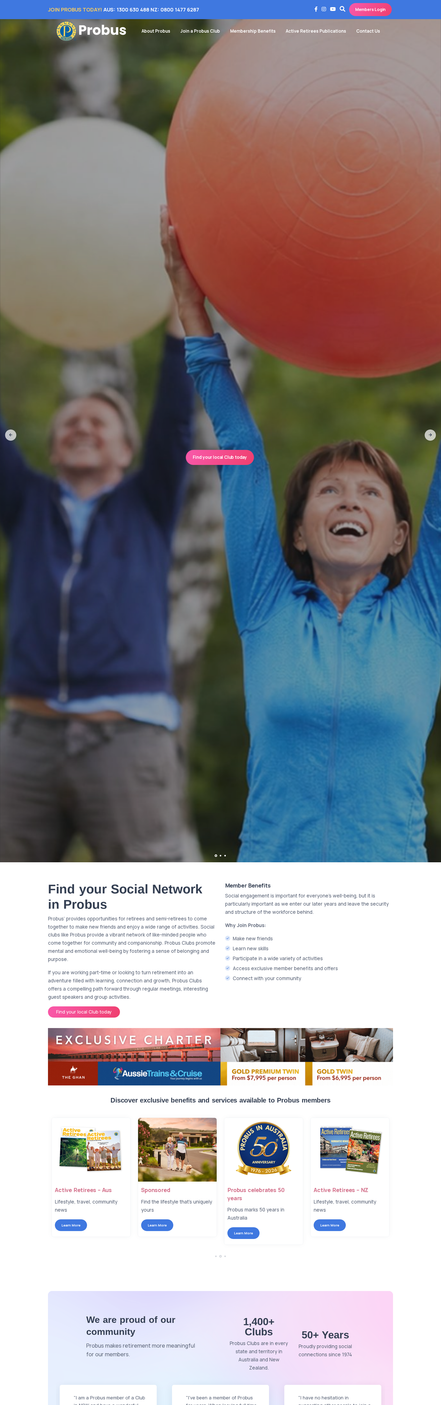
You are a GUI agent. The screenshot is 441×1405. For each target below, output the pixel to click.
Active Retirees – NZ (254, 1190)
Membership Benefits (253, 31)
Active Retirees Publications (316, 31)
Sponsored (69, 1190)
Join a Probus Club (200, 31)
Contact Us (368, 31)
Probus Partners (335, 1190)
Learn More (71, 1225)
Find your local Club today (220, 457)
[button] (10, 435)
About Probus (156, 31)
